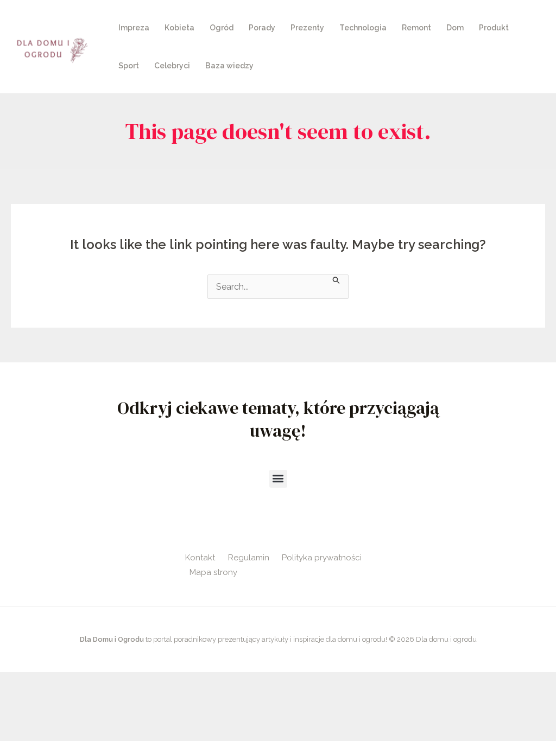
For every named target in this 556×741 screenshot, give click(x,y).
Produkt (494, 27)
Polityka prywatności (322, 558)
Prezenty (307, 27)
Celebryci (172, 65)
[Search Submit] (336, 279)
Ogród (221, 27)
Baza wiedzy (229, 65)
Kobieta (179, 27)
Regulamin (248, 558)
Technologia (363, 27)
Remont (416, 27)
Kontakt (200, 558)
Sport (128, 65)
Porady (262, 27)
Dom (455, 27)
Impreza (133, 27)
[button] (278, 479)
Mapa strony (213, 572)
